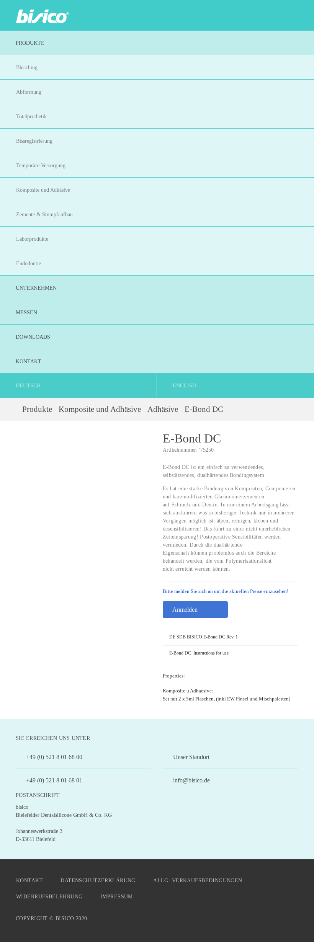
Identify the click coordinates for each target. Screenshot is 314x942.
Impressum (116, 897)
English (184, 386)
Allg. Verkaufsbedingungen (197, 880)
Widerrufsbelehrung (49, 897)
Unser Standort (190, 757)
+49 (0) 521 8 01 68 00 (53, 757)
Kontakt (29, 880)
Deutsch (28, 386)
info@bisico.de (191, 780)
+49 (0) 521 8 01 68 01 (53, 780)
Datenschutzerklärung (98, 880)
